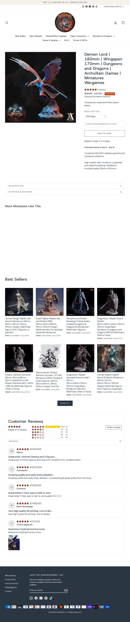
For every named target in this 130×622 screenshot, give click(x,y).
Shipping (88, 96)
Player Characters (78, 36)
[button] (90, 89)
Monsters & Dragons (103, 36)
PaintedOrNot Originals (56, 36)
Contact (8, 591)
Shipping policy (11, 587)
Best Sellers (20, 36)
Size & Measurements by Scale (102, 124)
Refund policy (10, 575)
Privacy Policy (10, 579)
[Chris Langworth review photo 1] (14, 542)
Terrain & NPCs (80, 40)
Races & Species (51, 40)
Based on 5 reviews (17, 429)
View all (65, 403)
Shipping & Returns (20, 192)
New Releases (36, 36)
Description (16, 186)
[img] (23, 449)
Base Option (92, 111)
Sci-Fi (66, 40)
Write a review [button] (113, 427)
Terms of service (11, 583)
